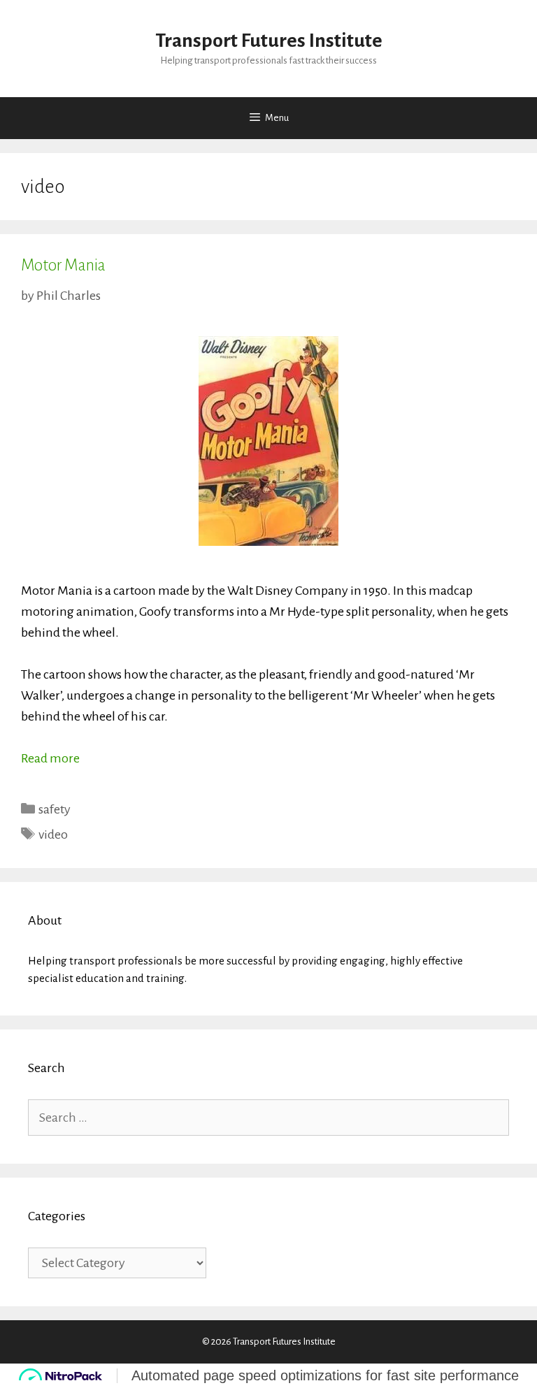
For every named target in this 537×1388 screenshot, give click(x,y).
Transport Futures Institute (268, 40)
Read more (50, 758)
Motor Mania (63, 265)
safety (54, 809)
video (53, 834)
